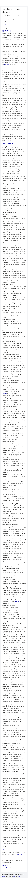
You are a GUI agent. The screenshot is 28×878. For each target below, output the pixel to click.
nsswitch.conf (6, 867)
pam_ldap (7, 64)
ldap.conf (17, 601)
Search (26, 4)
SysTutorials (4, 1)
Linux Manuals (10, 1)
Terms (14, 876)
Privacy (18, 876)
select (5, 393)
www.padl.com (20, 854)
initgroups (18, 775)
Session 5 (2, 4)
